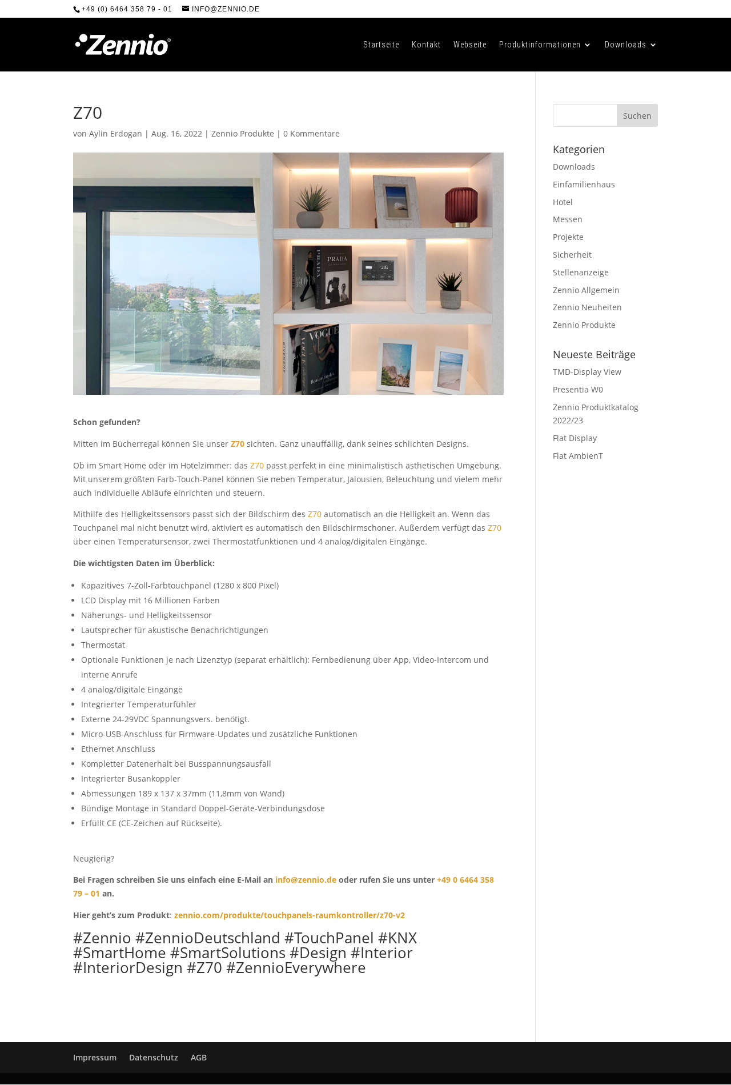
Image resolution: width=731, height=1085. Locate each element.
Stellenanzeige (581, 272)
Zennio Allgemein (586, 290)
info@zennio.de (305, 879)
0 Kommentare (311, 133)
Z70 (237, 443)
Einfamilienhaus (584, 184)
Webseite (470, 45)
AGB (199, 1057)
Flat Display (575, 438)
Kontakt (426, 45)
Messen (568, 219)
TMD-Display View (587, 371)
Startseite (381, 45)
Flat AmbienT (578, 455)
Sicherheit (572, 254)
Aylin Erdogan (115, 133)
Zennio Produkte (242, 133)
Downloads (625, 45)
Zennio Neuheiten (587, 307)
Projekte (568, 236)
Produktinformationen (540, 45)
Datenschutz (153, 1057)
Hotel (563, 202)
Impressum (95, 1057)
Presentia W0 (578, 389)
